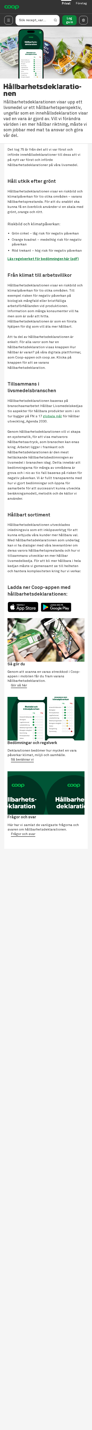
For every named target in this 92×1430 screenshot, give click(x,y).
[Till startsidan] (11, 6)
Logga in (69, 20)
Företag (81, 3)
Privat (66, 3)
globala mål (52, 416)
